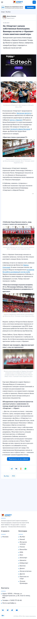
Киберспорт (24, 563)
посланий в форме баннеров (20, 129)
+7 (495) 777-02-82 (15, 600)
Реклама (5, 537)
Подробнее (30, 7)
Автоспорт (23, 557)
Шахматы (23, 560)
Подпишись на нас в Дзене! (18, 459)
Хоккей (22, 539)
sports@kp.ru (11, 603)
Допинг (22, 568)
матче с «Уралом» (16, 120)
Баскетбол (23, 549)
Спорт (3, 12)
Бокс (21, 555)
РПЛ (13, 476)
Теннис (22, 547)
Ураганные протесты (24, 113)
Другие (22, 574)
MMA (21, 552)
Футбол (8, 12)
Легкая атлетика (25, 571)
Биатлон (23, 566)
